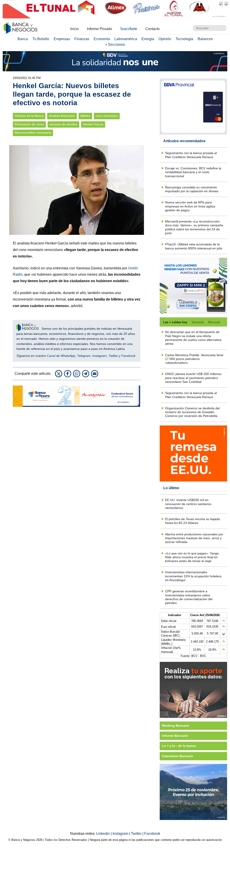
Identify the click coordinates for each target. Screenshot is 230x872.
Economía (102, 39)
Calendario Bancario (177, 756)
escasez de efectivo (63, 124)
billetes (85, 116)
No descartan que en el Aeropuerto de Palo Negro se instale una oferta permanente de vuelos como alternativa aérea (193, 337)
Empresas (62, 39)
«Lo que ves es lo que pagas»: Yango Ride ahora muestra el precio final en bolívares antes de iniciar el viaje (192, 557)
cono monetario (107, 116)
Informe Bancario (175, 735)
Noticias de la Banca (29, 116)
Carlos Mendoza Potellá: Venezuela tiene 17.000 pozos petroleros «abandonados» (194, 359)
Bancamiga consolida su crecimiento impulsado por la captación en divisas (191, 189)
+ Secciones (115, 44)
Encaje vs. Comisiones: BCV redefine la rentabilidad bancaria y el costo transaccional (193, 172)
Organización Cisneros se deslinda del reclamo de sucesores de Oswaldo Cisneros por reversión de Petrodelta (192, 412)
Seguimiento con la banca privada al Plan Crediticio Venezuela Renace (191, 155)
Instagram (99, 356)
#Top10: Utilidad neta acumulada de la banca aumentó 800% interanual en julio (193, 246)
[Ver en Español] (226, 3)
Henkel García (93, 124)
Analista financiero (62, 116)
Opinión (165, 39)
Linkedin (103, 833)
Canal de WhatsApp (61, 356)
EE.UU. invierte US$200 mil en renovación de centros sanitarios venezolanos (188, 504)
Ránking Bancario (175, 725)
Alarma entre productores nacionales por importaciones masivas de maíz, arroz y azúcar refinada (194, 538)
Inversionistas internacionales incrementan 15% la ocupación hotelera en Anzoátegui (193, 576)
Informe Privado (99, 29)
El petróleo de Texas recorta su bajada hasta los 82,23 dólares (192, 521)
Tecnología (184, 39)
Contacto (152, 29)
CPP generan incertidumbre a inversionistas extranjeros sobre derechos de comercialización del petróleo (188, 597)
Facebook (128, 356)
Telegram (84, 356)
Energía (148, 39)
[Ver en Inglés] (221, 3)
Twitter (113, 356)
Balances (205, 39)
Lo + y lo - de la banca (179, 746)
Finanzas (81, 39)
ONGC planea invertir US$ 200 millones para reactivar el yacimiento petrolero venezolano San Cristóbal (193, 378)
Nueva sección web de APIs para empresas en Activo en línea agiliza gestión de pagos (190, 206)
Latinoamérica (125, 39)
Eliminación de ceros (29, 124)
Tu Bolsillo (40, 39)
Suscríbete (128, 29)
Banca (23, 39)
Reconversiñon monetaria (33, 132)
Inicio (74, 29)
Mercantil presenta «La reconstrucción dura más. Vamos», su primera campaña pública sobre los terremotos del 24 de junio (194, 227)
